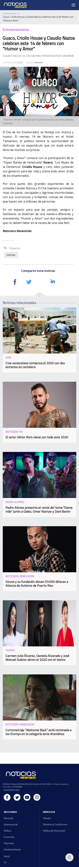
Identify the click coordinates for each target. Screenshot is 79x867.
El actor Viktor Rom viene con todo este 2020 (37, 437)
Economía (9, 837)
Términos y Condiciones (55, 824)
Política (7, 830)
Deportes (9, 843)
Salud (7, 856)
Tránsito (47, 818)
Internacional (10, 824)
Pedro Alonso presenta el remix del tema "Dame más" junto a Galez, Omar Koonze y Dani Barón (39, 509)
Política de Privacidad (54, 830)
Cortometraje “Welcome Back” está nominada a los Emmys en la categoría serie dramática (38, 731)
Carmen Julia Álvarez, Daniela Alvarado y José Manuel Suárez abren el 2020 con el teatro (37, 657)
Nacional (8, 818)
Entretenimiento (10, 13)
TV (5, 862)
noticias (10, 254)
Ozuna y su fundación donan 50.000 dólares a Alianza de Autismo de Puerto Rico (37, 583)
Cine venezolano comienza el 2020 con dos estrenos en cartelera (35, 365)
